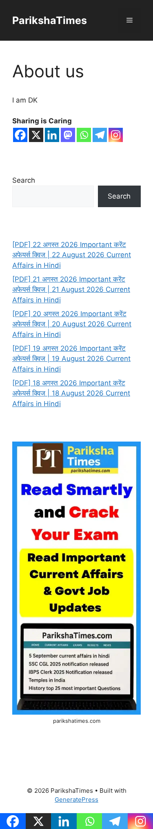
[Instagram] (116, 135)
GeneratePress (76, 799)
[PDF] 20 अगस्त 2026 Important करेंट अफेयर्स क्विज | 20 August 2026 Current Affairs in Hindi (71, 324)
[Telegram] (100, 135)
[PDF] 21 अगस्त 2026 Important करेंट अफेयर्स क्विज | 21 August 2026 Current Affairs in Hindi (71, 289)
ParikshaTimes (49, 20)
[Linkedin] (52, 135)
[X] (36, 135)
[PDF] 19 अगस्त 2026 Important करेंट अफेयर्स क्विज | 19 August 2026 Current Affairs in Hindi (71, 358)
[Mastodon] (68, 135)
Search (23, 180)
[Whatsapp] (84, 135)
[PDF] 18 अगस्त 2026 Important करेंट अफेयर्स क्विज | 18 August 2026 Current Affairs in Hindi (71, 393)
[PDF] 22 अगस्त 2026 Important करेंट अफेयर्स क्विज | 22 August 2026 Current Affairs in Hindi (71, 255)
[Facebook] (20, 135)
